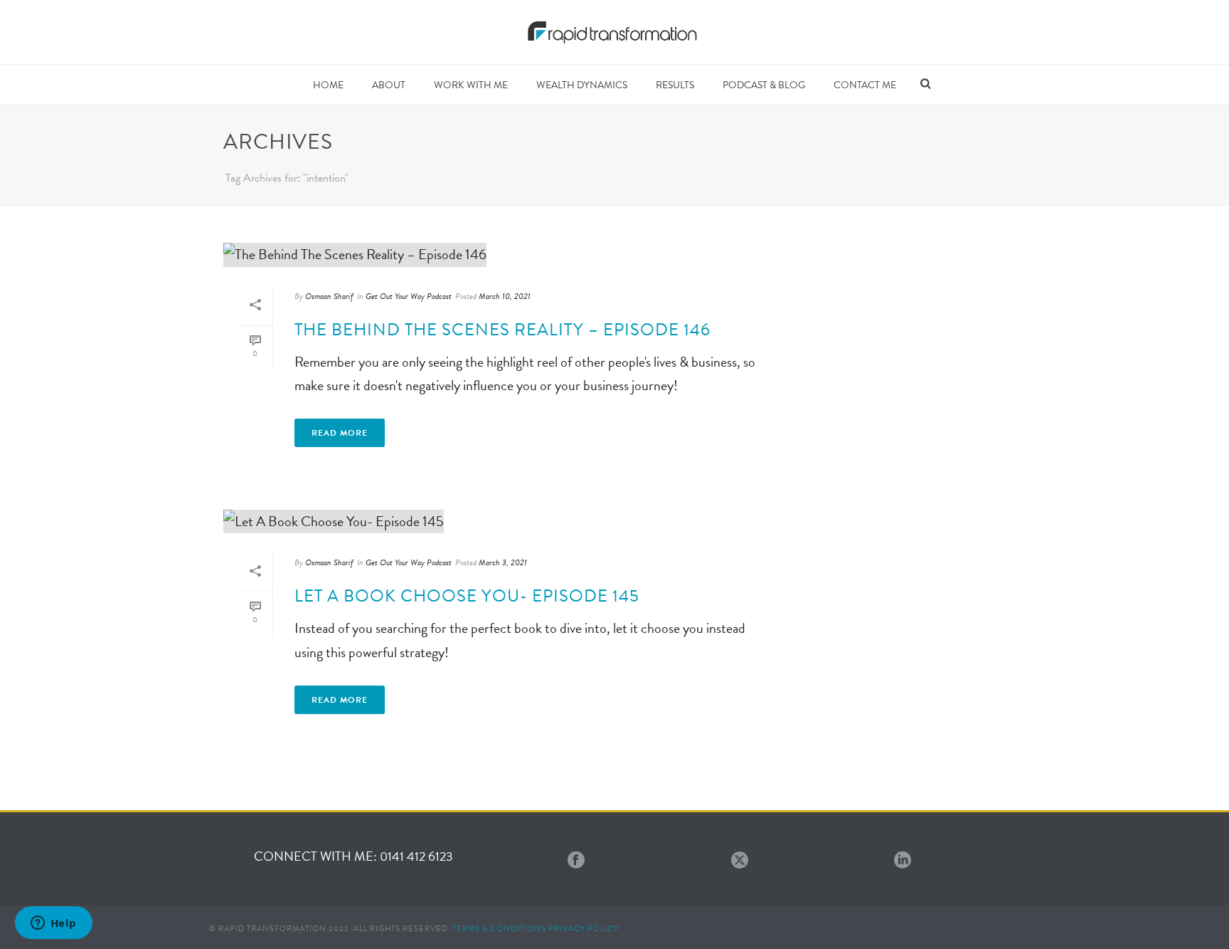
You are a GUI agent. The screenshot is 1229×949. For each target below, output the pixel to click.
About (388, 85)
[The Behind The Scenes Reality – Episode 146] (505, 254)
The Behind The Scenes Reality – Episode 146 (502, 329)
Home (328, 85)
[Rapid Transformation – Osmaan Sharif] (615, 32)
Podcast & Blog (764, 85)
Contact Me (865, 85)
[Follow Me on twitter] (739, 861)
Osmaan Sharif (329, 296)
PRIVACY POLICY (583, 929)
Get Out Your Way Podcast (409, 296)
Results (675, 85)
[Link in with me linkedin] (902, 861)
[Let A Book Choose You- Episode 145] (505, 520)
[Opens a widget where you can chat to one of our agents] (53, 924)
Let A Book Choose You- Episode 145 (466, 596)
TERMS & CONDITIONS (499, 929)
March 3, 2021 (503, 562)
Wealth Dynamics (581, 85)
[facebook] (576, 861)
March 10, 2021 (505, 296)
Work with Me (471, 85)
